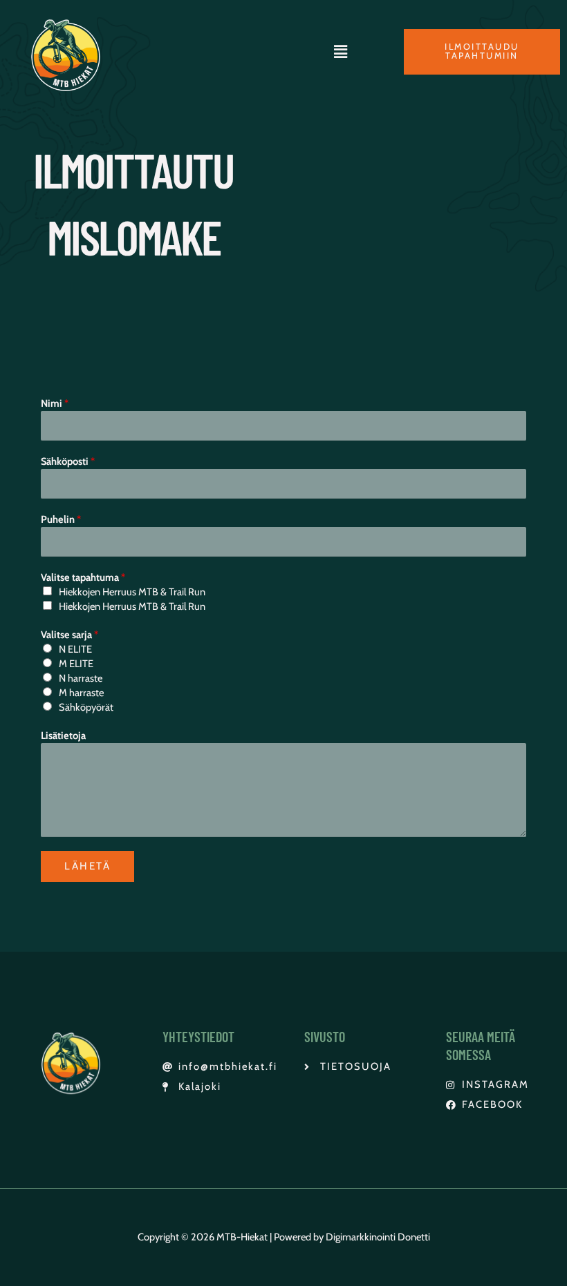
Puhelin (61, 519)
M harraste (81, 693)
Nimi (54, 403)
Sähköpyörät (86, 707)
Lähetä (87, 866)
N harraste (80, 678)
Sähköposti (68, 461)
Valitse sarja (69, 634)
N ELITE (75, 649)
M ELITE (76, 664)
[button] (340, 52)
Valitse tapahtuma (83, 577)
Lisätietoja (63, 735)
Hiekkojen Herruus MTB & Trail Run (132, 592)
